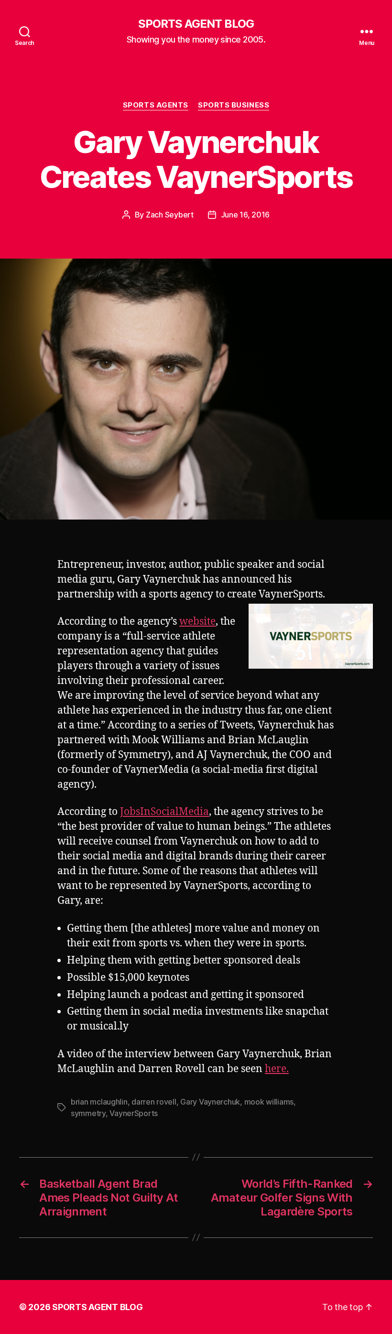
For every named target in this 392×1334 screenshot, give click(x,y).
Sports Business (233, 105)
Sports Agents (155, 105)
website (197, 621)
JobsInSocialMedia (164, 811)
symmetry (88, 1113)
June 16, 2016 (245, 214)
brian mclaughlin (99, 1101)
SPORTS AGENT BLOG (196, 24)
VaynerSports (133, 1113)
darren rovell (153, 1101)
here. (277, 1069)
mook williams (269, 1101)
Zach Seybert (170, 214)
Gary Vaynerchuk (210, 1101)
